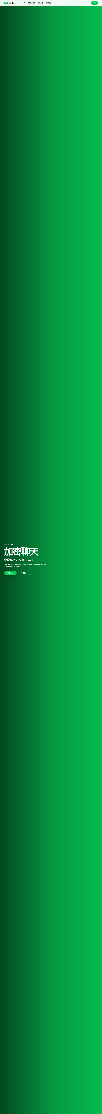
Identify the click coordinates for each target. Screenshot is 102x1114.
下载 (94, 3)
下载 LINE (10, 573)
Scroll (51, 1111)
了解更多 (23, 573)
